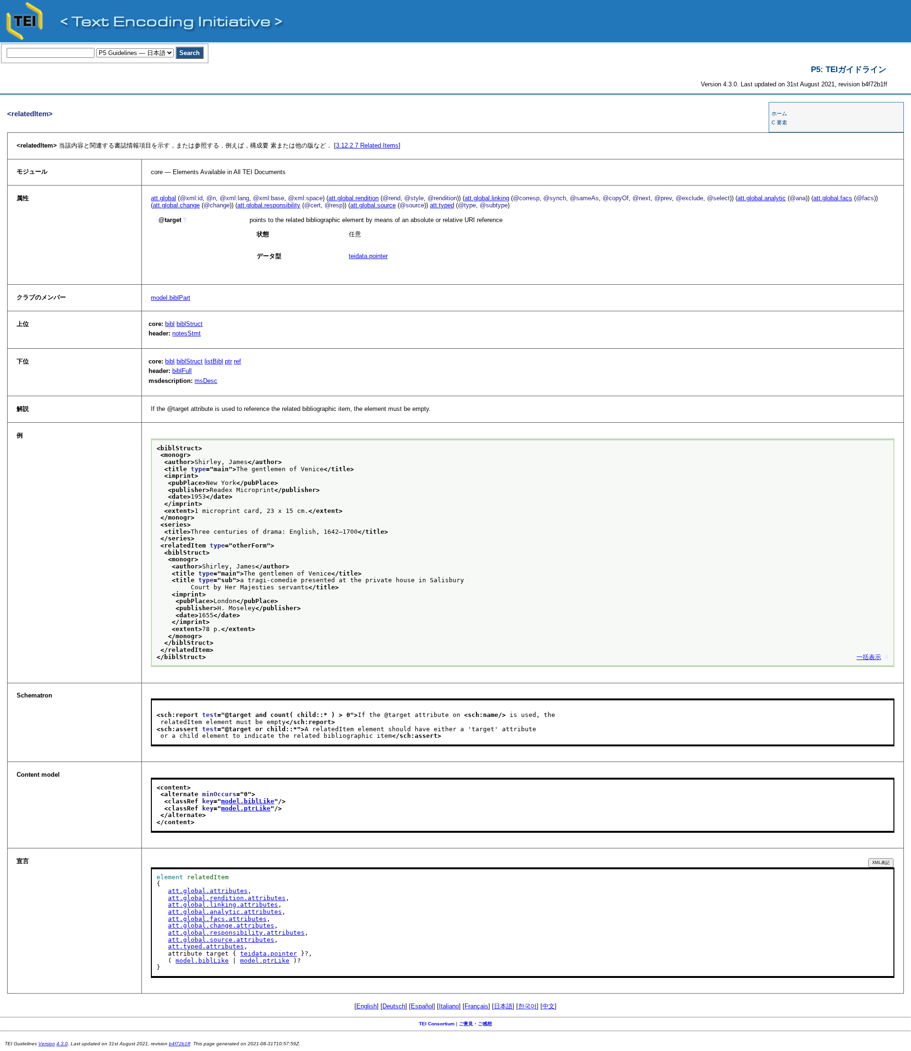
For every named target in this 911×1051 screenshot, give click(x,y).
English (366, 1006)
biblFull (182, 370)
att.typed (442, 205)
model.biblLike (247, 801)
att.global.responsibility (268, 205)
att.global (163, 198)
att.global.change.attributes (221, 925)
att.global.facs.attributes (217, 918)
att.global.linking (487, 198)
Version (46, 1043)
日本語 (503, 1006)
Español (422, 1006)
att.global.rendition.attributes (227, 898)
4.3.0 (62, 1043)
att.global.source (373, 205)
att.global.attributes (208, 890)
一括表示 (868, 656)
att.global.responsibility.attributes (236, 932)
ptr (228, 361)
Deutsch (393, 1006)
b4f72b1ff (179, 1043)
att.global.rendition (353, 198)
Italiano (449, 1006)
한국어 (527, 1006)
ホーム (779, 113)
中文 (548, 1006)
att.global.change (176, 205)
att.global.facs (832, 198)
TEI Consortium (437, 1023)
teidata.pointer (368, 256)
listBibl (214, 361)
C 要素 (779, 122)
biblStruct (190, 323)
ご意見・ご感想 (475, 1023)
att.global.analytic (761, 198)
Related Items (367, 145)
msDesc (206, 380)
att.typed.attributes (206, 946)
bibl (170, 323)
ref (237, 361)
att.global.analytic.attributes (225, 911)
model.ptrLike (245, 808)
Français (476, 1006)
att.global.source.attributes (221, 939)
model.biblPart (170, 297)
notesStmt (186, 333)
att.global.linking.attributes (223, 904)
